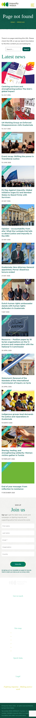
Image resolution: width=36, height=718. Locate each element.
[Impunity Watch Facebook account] (16, 621)
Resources (16, 640)
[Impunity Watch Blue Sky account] (27, 621)
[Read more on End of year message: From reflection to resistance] (18, 472)
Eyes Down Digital (8, 708)
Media (15, 662)
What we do (16, 636)
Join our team (18, 669)
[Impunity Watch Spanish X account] (12, 621)
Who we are (16, 633)
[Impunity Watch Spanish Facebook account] (23, 621)
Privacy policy (18, 681)
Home (13, 22)
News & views (17, 651)
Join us (14, 647)
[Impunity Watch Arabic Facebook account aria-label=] (20, 621)
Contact (16, 666)
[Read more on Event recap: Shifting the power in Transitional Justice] (18, 142)
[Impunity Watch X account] (8, 621)
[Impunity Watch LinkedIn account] (4, 621)
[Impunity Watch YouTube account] (31, 621)
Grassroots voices (18, 643)
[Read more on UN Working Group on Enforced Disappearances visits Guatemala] (18, 109)
